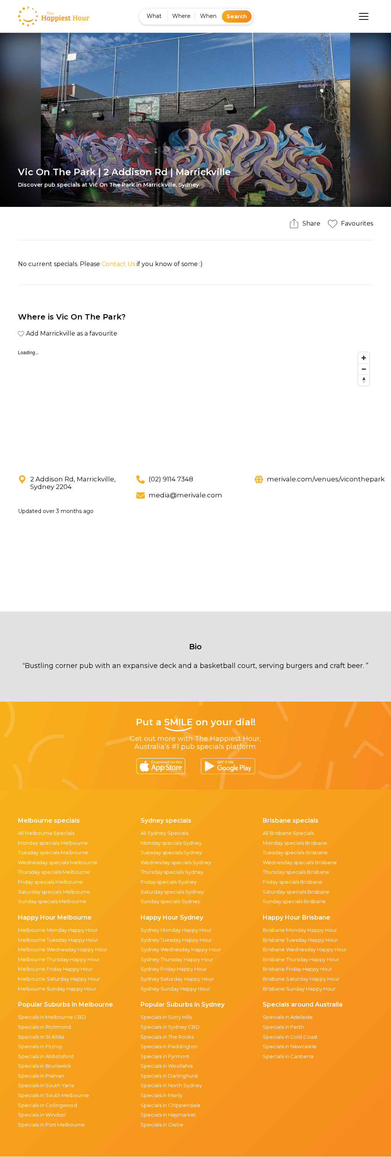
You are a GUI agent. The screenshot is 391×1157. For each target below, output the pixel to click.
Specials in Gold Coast (290, 1037)
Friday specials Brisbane (292, 882)
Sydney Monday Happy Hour (176, 930)
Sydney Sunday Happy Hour (175, 989)
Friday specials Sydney (169, 882)
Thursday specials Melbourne (54, 872)
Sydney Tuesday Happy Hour (176, 940)
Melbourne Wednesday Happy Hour (62, 949)
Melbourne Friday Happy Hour (55, 969)
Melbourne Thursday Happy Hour (59, 959)
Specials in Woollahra (167, 1066)
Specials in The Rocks (167, 1037)
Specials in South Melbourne (53, 1095)
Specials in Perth (283, 1027)
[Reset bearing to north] (363, 380)
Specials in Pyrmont (165, 1056)
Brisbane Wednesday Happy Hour (305, 949)
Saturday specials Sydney (172, 892)
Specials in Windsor (42, 1115)
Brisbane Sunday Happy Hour (299, 989)
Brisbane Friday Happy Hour (297, 969)
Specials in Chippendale (170, 1105)
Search (236, 16)
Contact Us (118, 264)
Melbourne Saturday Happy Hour (59, 979)
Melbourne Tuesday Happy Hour (58, 940)
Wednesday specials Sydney (176, 862)
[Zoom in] (363, 357)
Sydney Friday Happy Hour (174, 969)
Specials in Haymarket (168, 1115)
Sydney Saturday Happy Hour (177, 979)
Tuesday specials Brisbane (295, 852)
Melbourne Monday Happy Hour (58, 930)
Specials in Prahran (41, 1076)
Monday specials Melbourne (53, 843)
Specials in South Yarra (46, 1085)
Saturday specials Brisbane (296, 892)
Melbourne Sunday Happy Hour (57, 989)
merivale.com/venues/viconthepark (326, 479)
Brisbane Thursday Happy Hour (301, 959)
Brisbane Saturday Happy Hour (301, 979)
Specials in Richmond (44, 1027)
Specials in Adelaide (288, 1017)
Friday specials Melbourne (50, 882)
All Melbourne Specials (46, 833)
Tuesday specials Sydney (171, 852)
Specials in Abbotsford (46, 1056)
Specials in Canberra (288, 1056)
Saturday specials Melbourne (54, 892)
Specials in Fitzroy (40, 1046)
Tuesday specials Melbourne (53, 852)
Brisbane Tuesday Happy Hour (300, 940)
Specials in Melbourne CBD (52, 1017)
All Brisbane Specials (288, 833)
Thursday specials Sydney (172, 872)
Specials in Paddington (169, 1046)
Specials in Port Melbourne (51, 1124)
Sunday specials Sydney (170, 901)
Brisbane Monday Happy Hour (300, 930)
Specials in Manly (162, 1095)
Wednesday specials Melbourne (57, 862)
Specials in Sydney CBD (170, 1027)
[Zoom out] (363, 368)
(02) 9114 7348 (171, 479)
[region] (195, 406)
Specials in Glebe (162, 1124)
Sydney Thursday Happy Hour (177, 959)
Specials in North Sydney (171, 1085)
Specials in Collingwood (47, 1105)
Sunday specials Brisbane (294, 901)
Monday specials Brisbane (295, 843)
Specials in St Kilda (41, 1037)
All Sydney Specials (164, 833)
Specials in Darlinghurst (169, 1076)
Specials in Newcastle (290, 1046)
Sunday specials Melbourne (52, 901)
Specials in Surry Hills (166, 1017)
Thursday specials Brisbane (296, 872)
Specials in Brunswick (44, 1066)
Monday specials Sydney (171, 843)
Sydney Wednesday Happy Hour (181, 949)
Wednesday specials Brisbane (300, 862)
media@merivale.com (185, 495)
